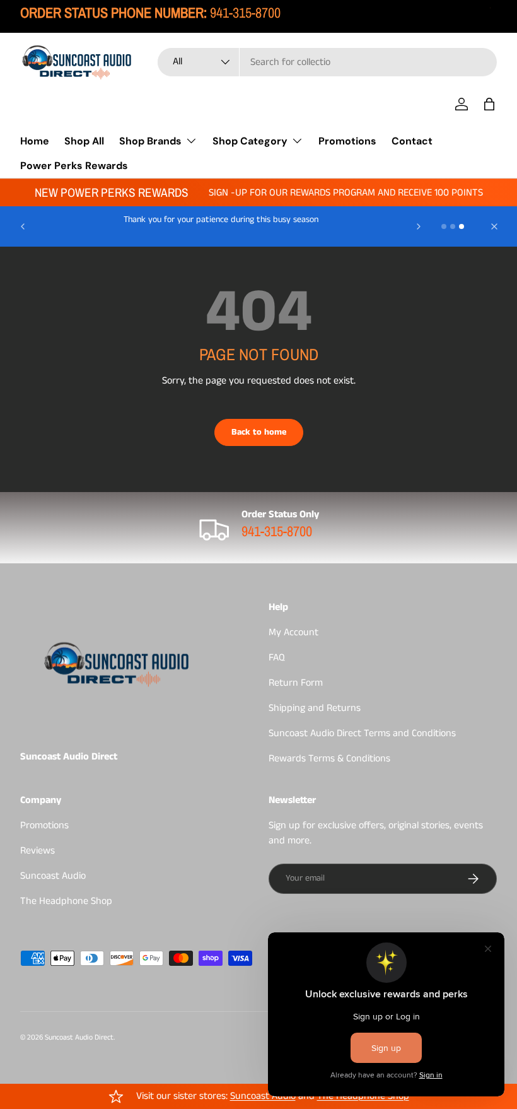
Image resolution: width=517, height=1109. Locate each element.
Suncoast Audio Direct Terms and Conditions (362, 733)
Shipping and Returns (315, 708)
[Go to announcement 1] (443, 226)
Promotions (347, 141)
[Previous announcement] (23, 226)
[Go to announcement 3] (461, 226)
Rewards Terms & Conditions (329, 758)
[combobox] (327, 62)
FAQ (277, 657)
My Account (293, 632)
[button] (489, 104)
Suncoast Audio (53, 876)
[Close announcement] (494, 226)
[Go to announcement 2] (452, 226)
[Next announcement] (419, 226)
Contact (412, 141)
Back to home (258, 432)
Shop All (84, 141)
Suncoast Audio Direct (79, 1037)
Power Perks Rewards (74, 165)
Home (34, 141)
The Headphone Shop (66, 901)
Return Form (296, 683)
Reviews (37, 850)
